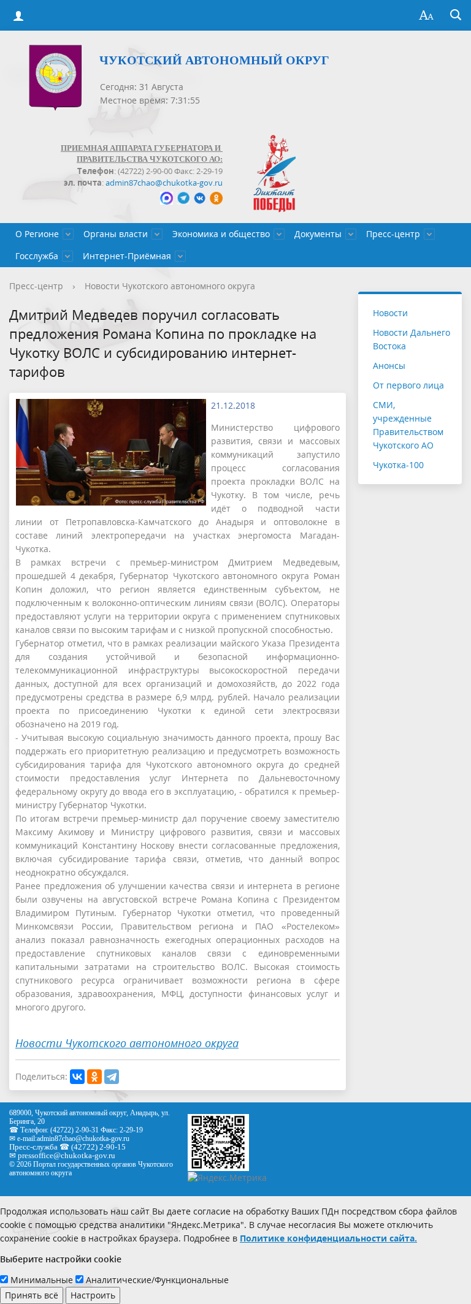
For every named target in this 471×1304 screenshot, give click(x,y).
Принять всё (31, 1295)
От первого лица (408, 385)
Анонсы (389, 365)
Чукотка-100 (398, 465)
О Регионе (37, 234)
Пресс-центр (393, 234)
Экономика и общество (221, 234)
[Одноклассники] (94, 1076)
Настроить (93, 1295)
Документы (318, 234)
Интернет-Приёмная (127, 256)
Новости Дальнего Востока (411, 339)
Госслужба (36, 256)
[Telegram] (111, 1076)
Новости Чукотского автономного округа (170, 286)
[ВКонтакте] (77, 1076)
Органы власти (115, 234)
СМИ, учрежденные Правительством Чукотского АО (408, 425)
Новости (390, 313)
